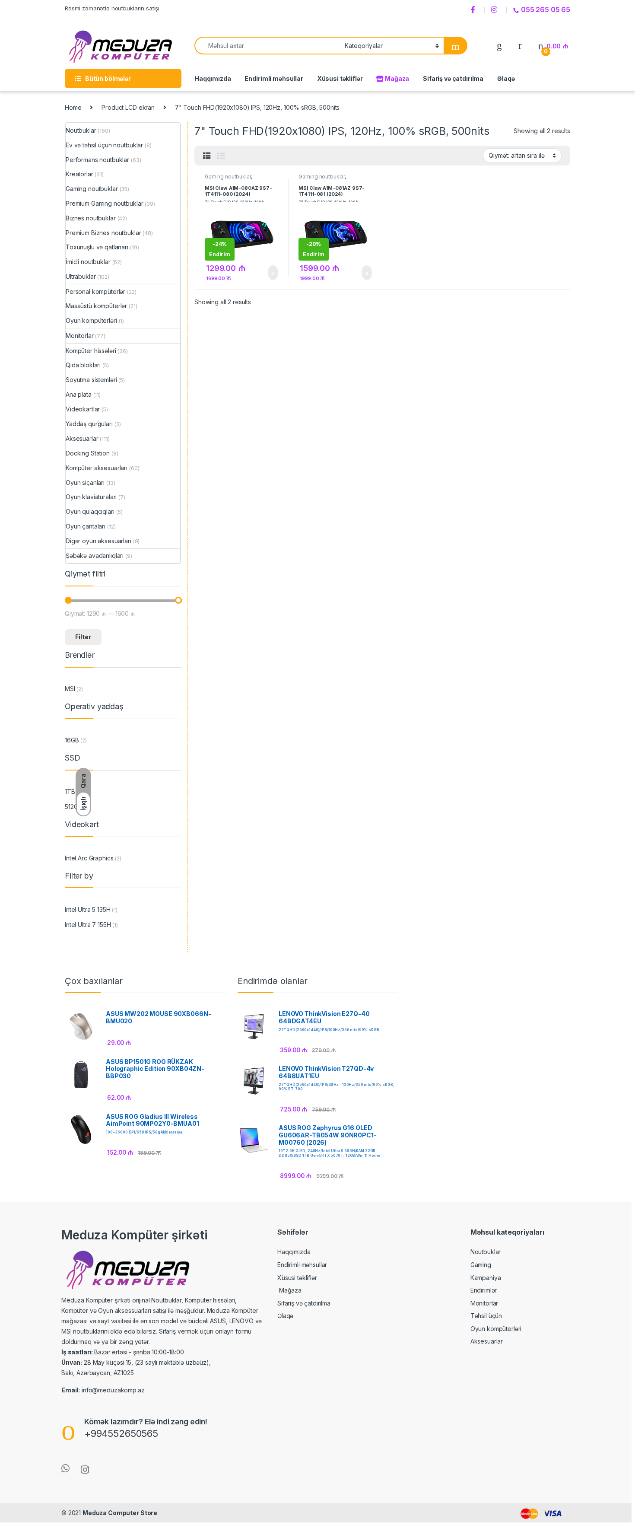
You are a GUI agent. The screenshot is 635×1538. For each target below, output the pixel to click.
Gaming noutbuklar (228, 176)
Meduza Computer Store (120, 1512)
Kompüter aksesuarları (96, 467)
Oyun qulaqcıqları (90, 511)
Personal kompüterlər (95, 291)
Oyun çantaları (85, 526)
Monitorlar (80, 335)
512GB (73, 806)
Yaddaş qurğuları (89, 423)
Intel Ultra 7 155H (88, 924)
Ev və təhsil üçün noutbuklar (104, 145)
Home (73, 107)
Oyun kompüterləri (91, 320)
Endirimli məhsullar (273, 78)
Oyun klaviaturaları (91, 496)
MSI (70, 688)
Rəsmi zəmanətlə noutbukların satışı (112, 8)
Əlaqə (505, 78)
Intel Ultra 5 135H (87, 909)
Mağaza (396, 78)
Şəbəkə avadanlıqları (95, 555)
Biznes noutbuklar (91, 218)
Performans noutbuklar (97, 159)
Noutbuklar (81, 130)
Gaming (480, 1264)
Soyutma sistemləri (91, 379)
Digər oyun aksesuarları (98, 541)
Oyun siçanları (85, 482)
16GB (72, 740)
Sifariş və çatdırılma (453, 78)
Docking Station (88, 453)
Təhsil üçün (486, 1315)
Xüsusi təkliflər (340, 78)
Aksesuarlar (82, 438)
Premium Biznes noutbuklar (103, 232)
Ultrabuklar (80, 276)
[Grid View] (207, 156)
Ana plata (79, 394)
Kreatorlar (79, 174)
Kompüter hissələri (91, 350)
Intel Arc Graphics (89, 858)
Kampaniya (485, 1277)
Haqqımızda (212, 78)
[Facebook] (474, 10)
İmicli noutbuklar (88, 261)
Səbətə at (268, 272)
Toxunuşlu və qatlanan (97, 247)
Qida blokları (83, 365)
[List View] (221, 156)
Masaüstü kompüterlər (96, 305)
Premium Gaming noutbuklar (104, 203)
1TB (70, 791)
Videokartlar (83, 409)
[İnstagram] (495, 10)
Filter (83, 636)
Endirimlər (483, 1290)
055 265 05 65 (545, 9)
